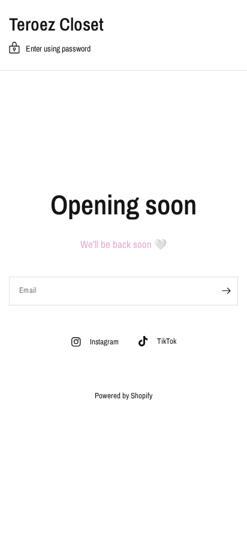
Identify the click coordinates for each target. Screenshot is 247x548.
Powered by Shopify (123, 395)
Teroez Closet (56, 24)
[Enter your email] (226, 291)
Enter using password (58, 48)
